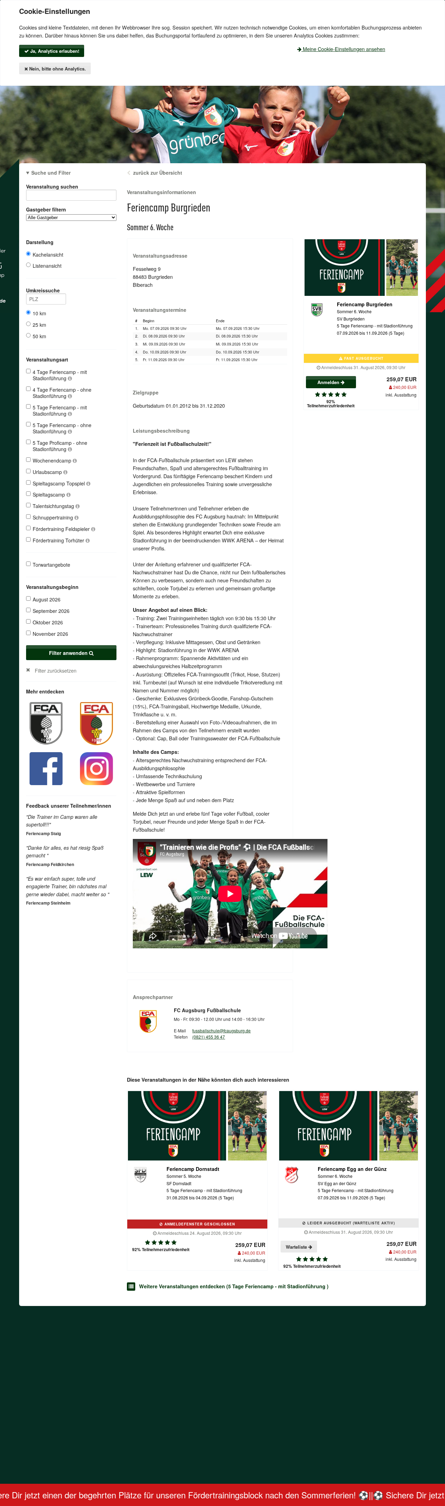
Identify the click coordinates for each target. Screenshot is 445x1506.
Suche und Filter (51, 172)
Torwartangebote (51, 564)
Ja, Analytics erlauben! (54, 51)
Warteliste (297, 1246)
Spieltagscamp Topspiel (59, 483)
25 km (39, 324)
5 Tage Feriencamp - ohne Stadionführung (62, 428)
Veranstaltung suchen (52, 186)
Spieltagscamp (49, 494)
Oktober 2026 (48, 622)
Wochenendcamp (53, 460)
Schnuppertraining (53, 517)
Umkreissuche (43, 290)
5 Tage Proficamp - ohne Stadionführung (60, 445)
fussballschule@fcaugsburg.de (221, 1030)
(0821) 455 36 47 (208, 1037)
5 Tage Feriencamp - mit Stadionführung (60, 410)
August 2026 (46, 599)
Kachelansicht (48, 254)
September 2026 (51, 610)
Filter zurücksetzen (55, 670)
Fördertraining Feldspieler (62, 528)
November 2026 (50, 633)
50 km (39, 336)
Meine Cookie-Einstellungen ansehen (343, 48)
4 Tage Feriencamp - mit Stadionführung (60, 375)
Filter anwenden (69, 652)
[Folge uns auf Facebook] (46, 768)
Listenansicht (47, 265)
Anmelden (329, 382)
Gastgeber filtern (46, 209)
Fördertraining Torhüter (59, 540)
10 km (39, 313)
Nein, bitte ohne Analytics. (57, 68)
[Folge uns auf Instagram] (96, 768)
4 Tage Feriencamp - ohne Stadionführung (62, 392)
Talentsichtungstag (54, 505)
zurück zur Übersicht (157, 172)
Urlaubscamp (48, 471)
